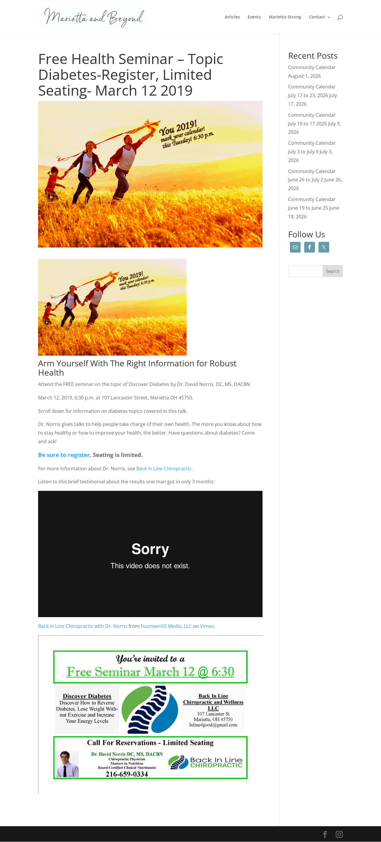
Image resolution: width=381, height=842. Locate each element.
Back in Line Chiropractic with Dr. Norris (82, 626)
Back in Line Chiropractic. (165, 468)
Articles (232, 17)
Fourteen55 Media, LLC (166, 626)
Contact (317, 17)
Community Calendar (312, 67)
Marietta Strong (285, 17)
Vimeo (207, 626)
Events (254, 17)
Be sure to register (64, 454)
